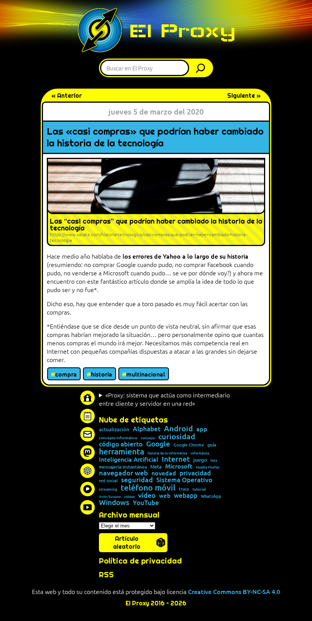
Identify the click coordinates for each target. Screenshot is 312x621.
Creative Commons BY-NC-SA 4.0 (234, 591)
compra (66, 374)
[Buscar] (202, 68)
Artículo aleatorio (126, 543)
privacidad (195, 473)
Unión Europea (110, 496)
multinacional (145, 374)
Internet (176, 459)
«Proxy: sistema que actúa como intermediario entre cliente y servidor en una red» (164, 399)
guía (211, 445)
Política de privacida (138, 561)
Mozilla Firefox (208, 467)
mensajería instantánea (123, 467)
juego (200, 459)
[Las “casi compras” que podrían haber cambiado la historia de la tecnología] (156, 202)
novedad (163, 473)
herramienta (121, 451)
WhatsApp (211, 496)
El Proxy (182, 30)
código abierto (121, 444)
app (201, 429)
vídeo (147, 495)
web (164, 496)
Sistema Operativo (184, 480)
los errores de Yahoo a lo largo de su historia (185, 256)
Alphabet (147, 429)
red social (108, 480)
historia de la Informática (167, 453)
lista (213, 460)
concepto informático (118, 438)
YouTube (146, 503)
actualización (114, 429)
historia (101, 374)
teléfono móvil (148, 487)
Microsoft (179, 466)
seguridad (137, 479)
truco (184, 489)
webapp (185, 495)
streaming (108, 489)
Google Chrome (189, 445)
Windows (114, 502)
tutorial (199, 489)
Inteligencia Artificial (128, 459)
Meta (156, 466)
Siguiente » (244, 96)
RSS (106, 575)
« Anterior (66, 96)
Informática (200, 453)
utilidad (129, 496)
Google (158, 444)
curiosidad (176, 436)
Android (178, 428)
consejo (148, 438)
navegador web (123, 472)
